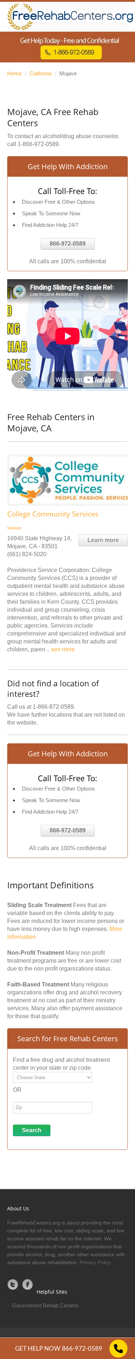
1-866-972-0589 (38, 144)
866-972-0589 (68, 244)
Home (14, 73)
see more (63, 649)
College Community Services (52, 514)
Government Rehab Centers (45, 1305)
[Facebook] (27, 1284)
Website (14, 528)
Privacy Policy (95, 1262)
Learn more (103, 540)
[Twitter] (13, 1284)
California (40, 73)
